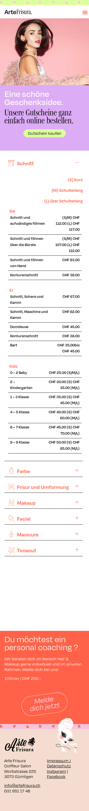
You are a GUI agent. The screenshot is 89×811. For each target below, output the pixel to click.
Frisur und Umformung (43, 487)
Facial (23, 518)
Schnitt (25, 163)
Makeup (26, 503)
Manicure (28, 534)
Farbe (23, 471)
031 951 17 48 (17, 790)
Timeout (26, 550)
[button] (85, 12)
